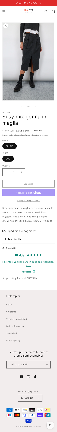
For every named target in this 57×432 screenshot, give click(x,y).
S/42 (8, 158)
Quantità (6, 165)
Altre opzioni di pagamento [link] (28, 200)
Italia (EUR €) (27, 398)
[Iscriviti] (46, 364)
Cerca (9, 304)
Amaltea (24, 426)
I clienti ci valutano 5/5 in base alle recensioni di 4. (28, 263)
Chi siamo (11, 311)
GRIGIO (9, 146)
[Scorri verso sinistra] (21, 106)
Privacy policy (13, 340)
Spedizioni (11, 333)
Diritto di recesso (15, 326)
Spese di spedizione (22, 135)
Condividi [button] (11, 248)
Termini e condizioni (16, 319)
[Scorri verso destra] (35, 106)
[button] (3, 11)
